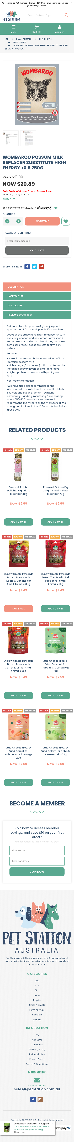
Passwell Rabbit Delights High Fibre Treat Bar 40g (18, 490)
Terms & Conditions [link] (37, 1064)
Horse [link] (37, 995)
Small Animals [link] (37, 1005)
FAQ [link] (37, 1034)
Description (16, 286)
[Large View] (11, 138)
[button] (65, 221)
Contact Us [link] (37, 1044)
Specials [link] (37, 1014)
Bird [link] (37, 990)
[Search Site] (66, 15)
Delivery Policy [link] (37, 1049)
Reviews (13, 315)
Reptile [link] (37, 1000)
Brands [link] (37, 1019)
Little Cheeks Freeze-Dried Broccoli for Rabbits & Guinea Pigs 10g (55, 666)
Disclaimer (15, 305)
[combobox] (22, 591)
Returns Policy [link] (37, 1054)
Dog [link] (37, 980)
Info (55, 207)
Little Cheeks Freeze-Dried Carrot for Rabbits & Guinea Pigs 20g (18, 752)
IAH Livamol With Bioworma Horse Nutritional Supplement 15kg (31, 1128)
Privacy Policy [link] (37, 1059)
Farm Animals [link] (37, 1010)
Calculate (37, 250)
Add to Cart (18, 521)
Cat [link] (37, 985)
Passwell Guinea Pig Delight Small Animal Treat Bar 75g (55, 490)
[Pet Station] (11, 15)
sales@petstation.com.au (37, 1089)
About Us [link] (37, 1039)
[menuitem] (27, 266)
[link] (33, 1099)
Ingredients (16, 296)
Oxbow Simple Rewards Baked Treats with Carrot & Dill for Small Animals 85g (18, 666)
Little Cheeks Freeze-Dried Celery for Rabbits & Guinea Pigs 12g (55, 751)
